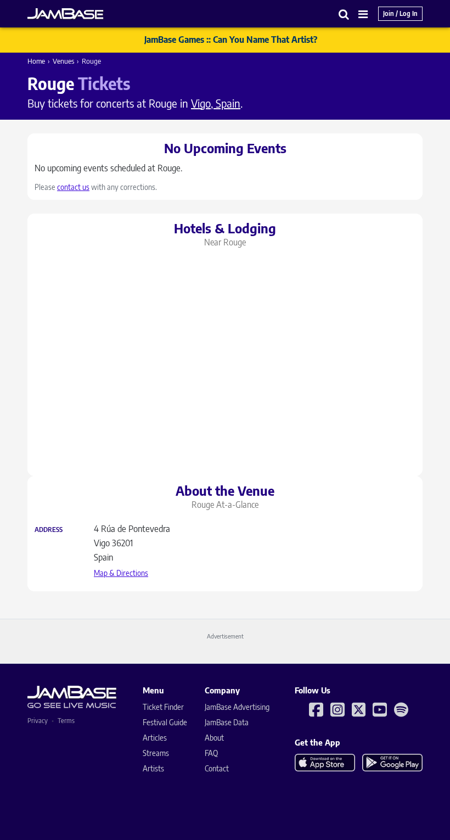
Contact (217, 768)
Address (49, 530)
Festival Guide (165, 722)
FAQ (211, 753)
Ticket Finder (163, 707)
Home (36, 61)
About (214, 737)
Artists (153, 768)
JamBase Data (227, 722)
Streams (156, 753)
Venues (63, 61)
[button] (344, 14)
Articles (155, 737)
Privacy (37, 720)
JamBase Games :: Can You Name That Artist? (230, 39)
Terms (66, 720)
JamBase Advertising (237, 707)
